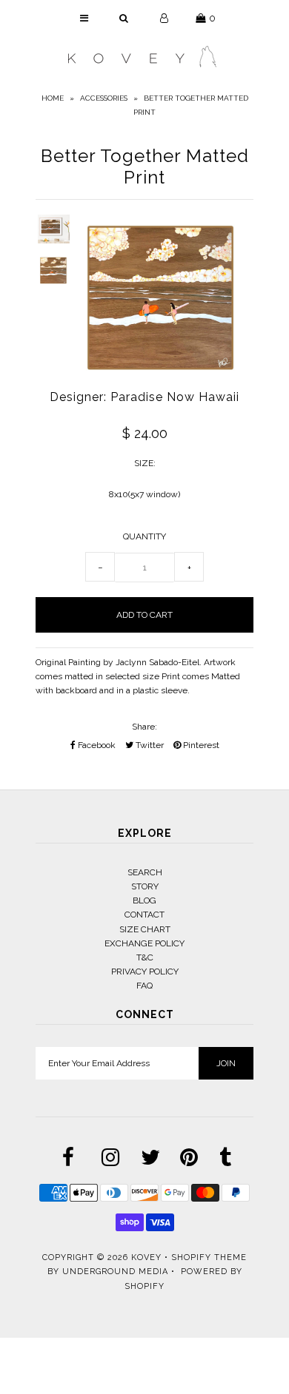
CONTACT (144, 914)
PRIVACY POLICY (145, 971)
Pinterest (200, 745)
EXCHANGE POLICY (144, 943)
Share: (144, 726)
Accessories (103, 98)
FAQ (144, 985)
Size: (145, 463)
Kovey (146, 1257)
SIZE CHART (144, 929)
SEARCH (144, 872)
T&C (144, 957)
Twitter (148, 745)
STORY (145, 886)
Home (52, 98)
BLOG (144, 900)
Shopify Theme (209, 1257)
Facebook (96, 745)
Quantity (144, 536)
